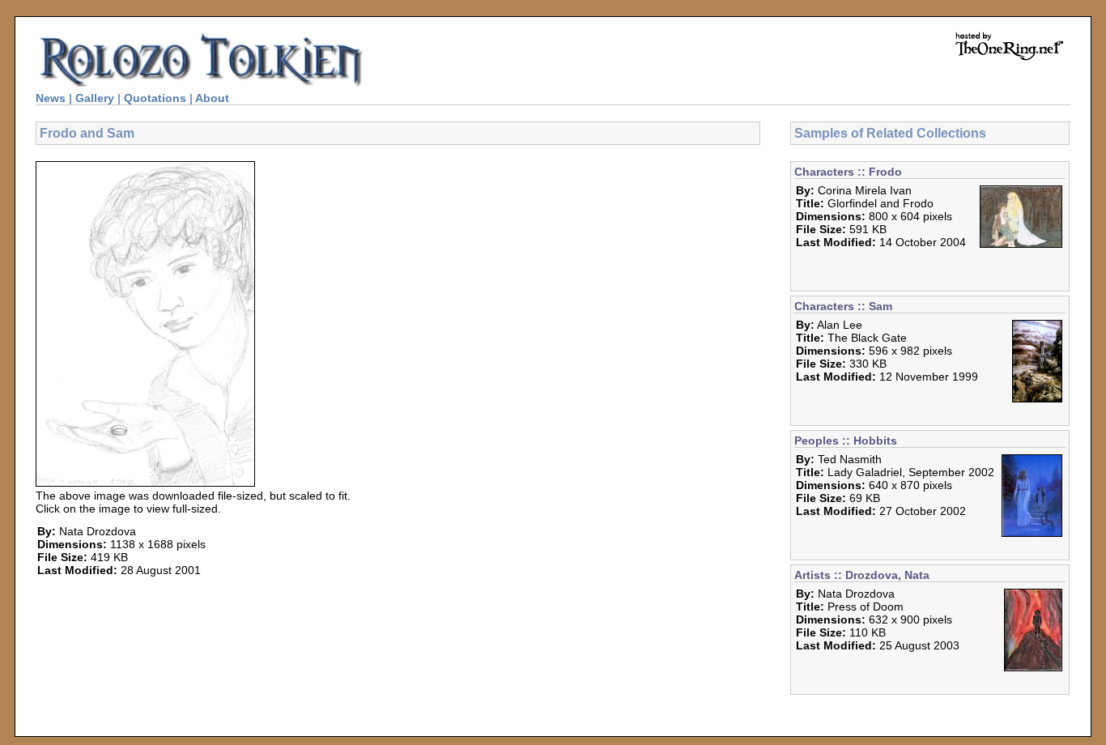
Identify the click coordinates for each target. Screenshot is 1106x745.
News (51, 98)
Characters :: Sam (843, 306)
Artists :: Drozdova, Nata (861, 574)
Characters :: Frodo (848, 171)
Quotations (155, 98)
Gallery (94, 98)
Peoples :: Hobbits (845, 440)
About (212, 98)
